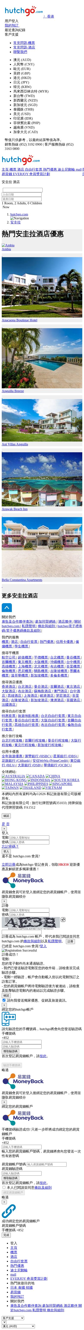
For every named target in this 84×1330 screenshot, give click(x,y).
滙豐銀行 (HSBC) (38, 756)
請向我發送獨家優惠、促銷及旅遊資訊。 (38, 1000)
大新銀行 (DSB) (30, 765)
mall (79, 169)
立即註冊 (9, 864)
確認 (6, 815)
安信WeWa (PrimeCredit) (51, 760)
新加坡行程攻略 (49, 745)
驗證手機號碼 (11, 1065)
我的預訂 (17, 1296)
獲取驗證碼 (10, 1051)
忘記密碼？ (10, 846)
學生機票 (21, 646)
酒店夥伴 (65, 621)
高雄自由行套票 (26, 725)
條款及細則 (43, 1187)
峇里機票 (73, 666)
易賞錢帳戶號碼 (14, 1164)
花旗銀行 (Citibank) (16, 760)
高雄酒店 (15, 695)
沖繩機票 (57, 662)
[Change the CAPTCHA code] (63, 919)
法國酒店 (9, 704)
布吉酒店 (25, 691)
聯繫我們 (20, 52)
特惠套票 (9, 716)
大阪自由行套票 (53, 720)
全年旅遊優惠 (12, 756)
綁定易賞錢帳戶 (13, 1192)
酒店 (21, 169)
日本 (14, 1287)
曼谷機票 (73, 657)
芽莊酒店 (63, 695)
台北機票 (57, 657)
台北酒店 (25, 686)
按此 (43, 1056)
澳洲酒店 (57, 700)
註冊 (70, 941)
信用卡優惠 (65, 642)
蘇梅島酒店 (43, 691)
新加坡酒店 (40, 700)
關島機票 (41, 671)
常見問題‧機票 (24, 43)
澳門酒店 (61, 691)
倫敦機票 (9, 671)
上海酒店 (31, 695)
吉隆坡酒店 (20, 700)
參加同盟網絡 (46, 621)
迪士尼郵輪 (67, 169)
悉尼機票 (25, 671)
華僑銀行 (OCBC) (57, 765)
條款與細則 (47, 626)
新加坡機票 (40, 675)
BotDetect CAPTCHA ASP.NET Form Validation (31, 929)
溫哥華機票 (20, 675)
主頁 (5, 169)
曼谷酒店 (41, 686)
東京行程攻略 (25, 745)
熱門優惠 (50, 169)
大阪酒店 (9, 691)
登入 (6, 851)
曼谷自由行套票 (26, 720)
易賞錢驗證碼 (12, 1169)
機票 (13, 169)
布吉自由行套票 (53, 725)
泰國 (22, 1287)
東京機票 (25, 662)
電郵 (5, 837)
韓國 (29, 1287)
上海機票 (25, 666)
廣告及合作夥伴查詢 (18, 621)
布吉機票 (57, 666)
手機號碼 (9, 1033)
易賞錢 (7, 174)
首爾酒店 (57, 686)
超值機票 (25, 657)
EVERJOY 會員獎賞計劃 (31, 174)
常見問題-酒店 (24, 47)
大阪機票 (41, 662)
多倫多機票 (59, 675)
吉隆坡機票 (59, 671)
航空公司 (9, 657)
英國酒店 (73, 700)
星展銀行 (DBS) (65, 756)
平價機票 (41, 657)
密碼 (5, 842)
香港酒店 (9, 686)
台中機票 (73, 662)
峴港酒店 (47, 695)
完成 (6, 1235)
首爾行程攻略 (35, 740)
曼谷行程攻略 (58, 740)
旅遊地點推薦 (28, 716)
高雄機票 (9, 666)
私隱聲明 (29, 626)
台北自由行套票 (53, 716)
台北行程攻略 (12, 740)
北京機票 (41, 666)
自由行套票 (34, 169)
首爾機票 (9, 662)
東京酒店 (73, 686)
